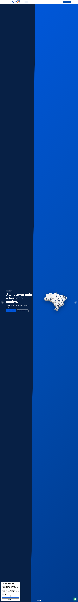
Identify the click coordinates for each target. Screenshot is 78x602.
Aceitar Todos (10, 597)
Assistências (43, 1)
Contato (53, 1)
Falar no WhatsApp (22, 309)
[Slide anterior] (2, 302)
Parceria (48, 1)
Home (26, 1)
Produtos (30, 1)
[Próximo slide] (75, 302)
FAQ (60, 1)
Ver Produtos (10, 309)
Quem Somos (36, 1)
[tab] (37, 600)
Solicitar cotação (67, 1)
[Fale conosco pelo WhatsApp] (75, 599)
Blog (57, 1)
